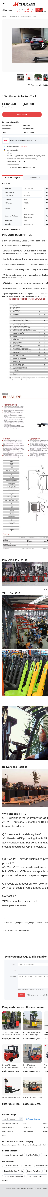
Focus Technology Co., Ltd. (28, 1188)
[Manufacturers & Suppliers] (24, 4)
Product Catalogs (33, 1119)
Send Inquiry (22, 114)
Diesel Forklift (6, 1131)
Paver (25, 1123)
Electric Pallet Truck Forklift (13, 1171)
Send (21, 995)
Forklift (34, 16)
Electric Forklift (28, 1131)
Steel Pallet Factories (11, 1166)
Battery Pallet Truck (34, 1171)
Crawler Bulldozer (8, 1127)
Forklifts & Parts (24, 16)
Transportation (12, 16)
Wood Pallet (27, 1166)
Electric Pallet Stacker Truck (37, 1176)
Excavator (26, 1127)
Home (4, 16)
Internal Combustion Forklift (13, 1155)
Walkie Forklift (33, 1155)
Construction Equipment (10, 1123)
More (4, 1180)
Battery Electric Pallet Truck (13, 1176)
